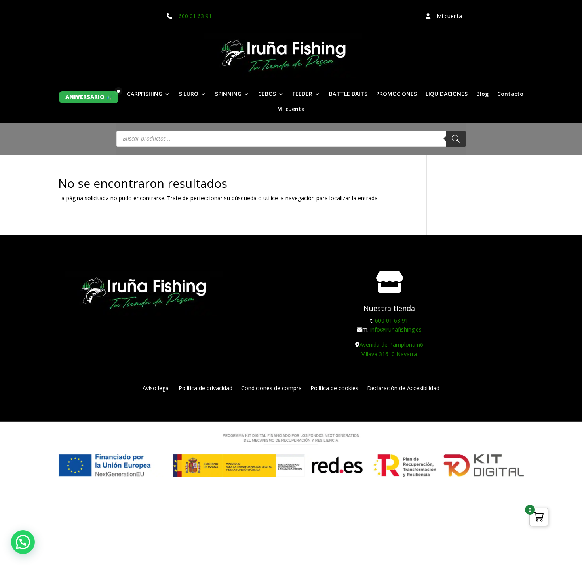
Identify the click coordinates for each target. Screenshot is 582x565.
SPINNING (228, 94)
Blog (482, 94)
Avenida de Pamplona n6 (391, 344)
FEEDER (302, 94)
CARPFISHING (144, 94)
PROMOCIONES (396, 94)
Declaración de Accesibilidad (403, 389)
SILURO (188, 94)
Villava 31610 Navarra (389, 354)
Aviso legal (156, 389)
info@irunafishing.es (396, 329)
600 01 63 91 (195, 16)
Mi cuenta (291, 109)
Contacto (510, 94)
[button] (23, 542)
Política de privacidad (205, 389)
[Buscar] (456, 139)
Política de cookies (334, 389)
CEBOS (267, 94)
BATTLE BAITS (348, 94)
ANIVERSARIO (84, 97)
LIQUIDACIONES (447, 94)
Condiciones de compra (271, 389)
